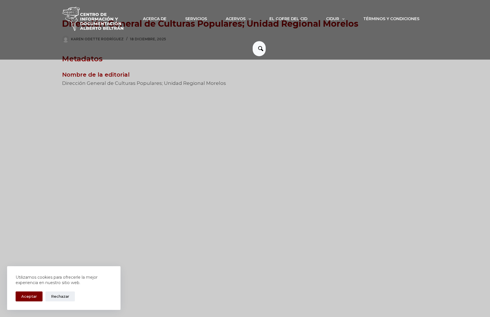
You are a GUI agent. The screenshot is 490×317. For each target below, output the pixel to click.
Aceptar (29, 296)
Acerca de (154, 18)
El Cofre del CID (288, 18)
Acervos (236, 18)
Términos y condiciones (391, 18)
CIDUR (332, 18)
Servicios (196, 18)
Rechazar (60, 296)
